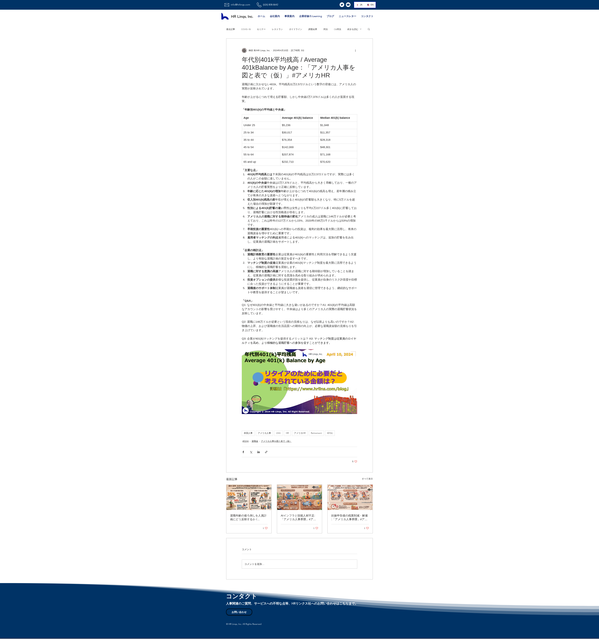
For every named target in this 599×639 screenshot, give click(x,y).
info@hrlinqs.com (240, 4)
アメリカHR (300, 433)
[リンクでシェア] (266, 451)
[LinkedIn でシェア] (258, 451)
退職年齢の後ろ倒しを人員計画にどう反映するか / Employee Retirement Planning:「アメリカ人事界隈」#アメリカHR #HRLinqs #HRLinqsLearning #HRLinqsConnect (248, 517)
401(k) (330, 433)
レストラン (277, 29)
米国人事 (248, 433)
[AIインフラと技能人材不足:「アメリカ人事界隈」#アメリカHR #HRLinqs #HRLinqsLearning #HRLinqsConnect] (299, 497)
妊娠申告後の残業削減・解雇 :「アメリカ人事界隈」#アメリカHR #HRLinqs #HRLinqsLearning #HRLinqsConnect (349, 517)
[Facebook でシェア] (243, 451)
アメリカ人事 (264, 433)
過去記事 (230, 29)
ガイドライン (295, 29)
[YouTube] (348, 4)
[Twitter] (342, 4)
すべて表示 (367, 478)
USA (278, 433)
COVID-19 (246, 29)
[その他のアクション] (355, 50)
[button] (368, 29)
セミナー (261, 29)
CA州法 (337, 29)
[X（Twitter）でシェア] (250, 451)
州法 (325, 29)
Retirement (316, 433)
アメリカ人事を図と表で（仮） (276, 441)
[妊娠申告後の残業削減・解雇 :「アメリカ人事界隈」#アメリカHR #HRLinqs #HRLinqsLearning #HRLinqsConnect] (350, 497)
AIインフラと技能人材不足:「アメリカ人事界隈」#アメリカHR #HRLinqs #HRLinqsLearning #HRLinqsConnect (298, 517)
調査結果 (312, 29)
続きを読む (352, 29)
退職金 (255, 441)
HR (287, 433)
